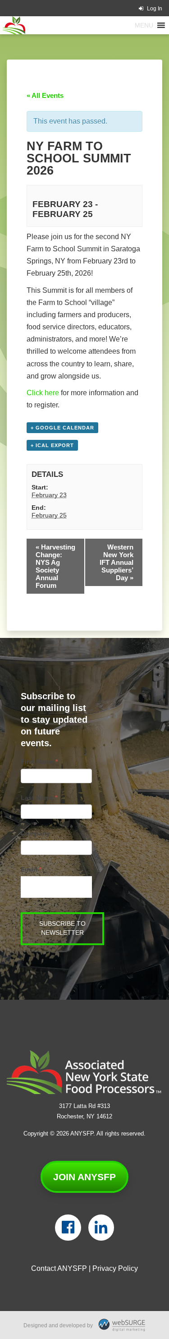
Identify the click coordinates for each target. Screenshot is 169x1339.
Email (31, 869)
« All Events (45, 95)
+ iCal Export (52, 445)
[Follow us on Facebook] (68, 1227)
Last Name (39, 797)
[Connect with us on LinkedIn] (101, 1227)
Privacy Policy (115, 1268)
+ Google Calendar (62, 427)
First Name (39, 761)
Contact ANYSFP (59, 1268)
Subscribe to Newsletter (62, 928)
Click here (43, 393)
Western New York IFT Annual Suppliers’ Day (116, 562)
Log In (154, 8)
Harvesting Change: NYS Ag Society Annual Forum (55, 566)
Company (35, 833)
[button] (144, 25)
